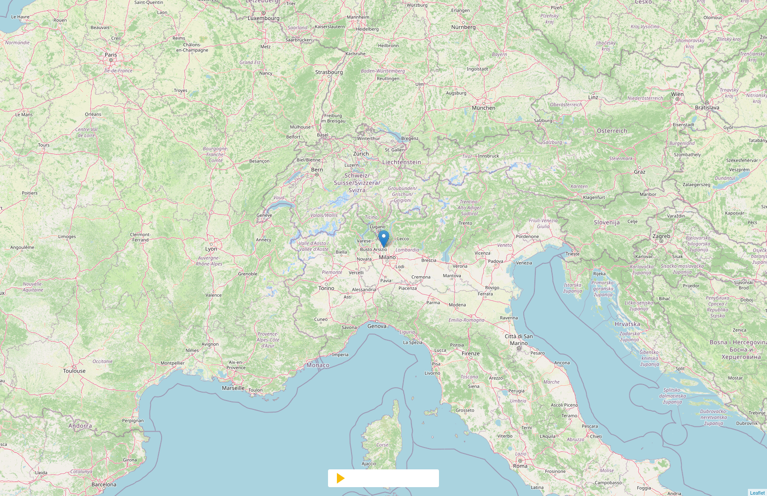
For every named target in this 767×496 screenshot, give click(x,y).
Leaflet (757, 492)
